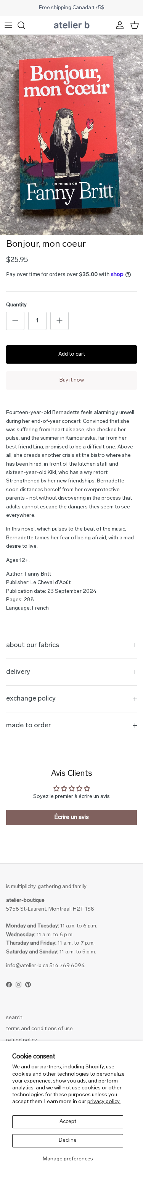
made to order (28, 725)
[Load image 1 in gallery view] (71, 135)
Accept (67, 1122)
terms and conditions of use (39, 1029)
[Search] (25, 25)
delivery (18, 672)
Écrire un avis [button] (71, 817)
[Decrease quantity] (15, 321)
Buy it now (71, 380)
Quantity (16, 305)
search (14, 1018)
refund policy (21, 1040)
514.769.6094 (67, 966)
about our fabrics (32, 645)
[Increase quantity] (59, 321)
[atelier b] (72, 25)
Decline (68, 1140)
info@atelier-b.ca (27, 966)
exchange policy (31, 698)
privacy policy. (104, 1102)
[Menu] (8, 25)
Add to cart (71, 354)
